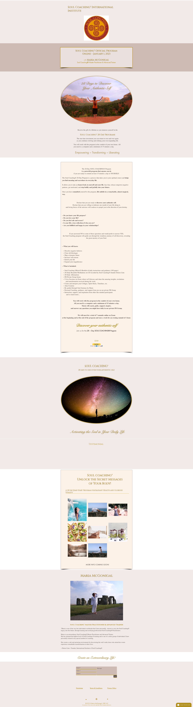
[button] (96, 345)
